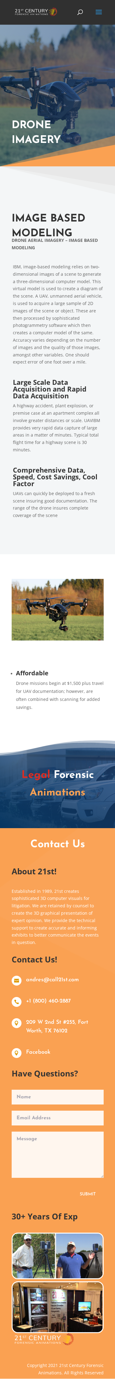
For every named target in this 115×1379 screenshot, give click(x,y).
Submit (88, 1194)
